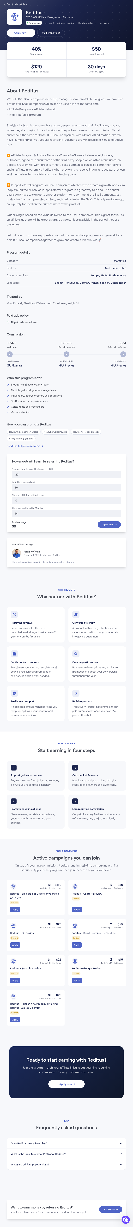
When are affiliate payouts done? (30, 1164)
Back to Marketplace (17, 4)
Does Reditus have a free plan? (29, 1143)
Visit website (49, 32)
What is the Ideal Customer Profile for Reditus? (38, 1153)
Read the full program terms (23, 445)
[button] (126, 1220)
